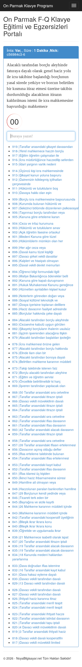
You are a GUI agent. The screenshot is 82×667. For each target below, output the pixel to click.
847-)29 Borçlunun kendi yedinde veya (39, 493)
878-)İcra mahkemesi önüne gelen (36, 344)
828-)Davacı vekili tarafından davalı (36, 590)
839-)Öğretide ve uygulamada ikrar (36, 530)
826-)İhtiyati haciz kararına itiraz (34, 598)
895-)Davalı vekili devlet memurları (36, 265)
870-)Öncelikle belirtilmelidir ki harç (36, 381)
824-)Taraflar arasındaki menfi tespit (37, 607)
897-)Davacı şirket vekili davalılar (35, 256)
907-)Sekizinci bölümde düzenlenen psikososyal (45, 208)
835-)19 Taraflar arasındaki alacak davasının (43, 550)
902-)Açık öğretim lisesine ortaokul (36, 232)
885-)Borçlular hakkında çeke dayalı (37, 313)
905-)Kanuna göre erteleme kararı (35, 217)
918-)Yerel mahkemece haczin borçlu (38, 151)
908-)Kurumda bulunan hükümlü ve (36, 203)
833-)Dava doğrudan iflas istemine (36, 565)
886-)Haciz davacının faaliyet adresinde (39, 309)
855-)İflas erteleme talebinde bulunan (38, 454)
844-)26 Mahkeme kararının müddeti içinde (42, 506)
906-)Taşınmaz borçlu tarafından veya (38, 212)
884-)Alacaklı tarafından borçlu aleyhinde (40, 320)
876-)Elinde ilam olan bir (29, 353)
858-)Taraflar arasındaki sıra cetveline (38, 440)
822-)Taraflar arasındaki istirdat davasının (41, 618)
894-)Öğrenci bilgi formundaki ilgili (35, 271)
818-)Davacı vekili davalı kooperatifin (37, 638)
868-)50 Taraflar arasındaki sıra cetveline (40, 392)
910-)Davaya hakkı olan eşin (32, 192)
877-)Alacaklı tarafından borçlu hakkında (40, 348)
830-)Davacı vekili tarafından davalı (36, 579)
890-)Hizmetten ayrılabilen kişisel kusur (39, 289)
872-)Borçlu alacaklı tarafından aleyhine (39, 372)
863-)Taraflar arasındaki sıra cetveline (38, 416)
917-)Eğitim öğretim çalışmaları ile (35, 155)
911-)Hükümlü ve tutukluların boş (35, 188)
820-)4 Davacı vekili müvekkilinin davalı (39, 627)
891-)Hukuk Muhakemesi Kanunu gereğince (42, 285)
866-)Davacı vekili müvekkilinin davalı (37, 401)
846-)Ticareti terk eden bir (30, 497)
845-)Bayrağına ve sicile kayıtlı (33, 502)
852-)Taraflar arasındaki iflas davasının (39, 469)
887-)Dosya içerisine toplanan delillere (38, 304)
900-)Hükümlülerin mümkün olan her (37, 241)
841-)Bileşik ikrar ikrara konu (32, 522)
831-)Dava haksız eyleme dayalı (34, 574)
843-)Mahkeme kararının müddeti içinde (39, 513)
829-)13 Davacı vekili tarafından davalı (38, 583)
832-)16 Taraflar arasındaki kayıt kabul (38, 570)
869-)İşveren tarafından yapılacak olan (38, 386)
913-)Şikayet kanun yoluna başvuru (36, 175)
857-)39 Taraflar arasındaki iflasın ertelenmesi (44, 445)
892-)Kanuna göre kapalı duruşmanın (38, 280)
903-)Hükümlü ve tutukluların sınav (36, 228)
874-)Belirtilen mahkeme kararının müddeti (41, 361)
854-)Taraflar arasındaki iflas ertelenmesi (40, 458)
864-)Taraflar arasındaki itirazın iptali (37, 410)
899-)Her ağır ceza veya (29, 247)
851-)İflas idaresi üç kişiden (31, 473)
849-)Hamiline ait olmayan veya (34, 482)
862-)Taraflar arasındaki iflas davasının (39, 421)
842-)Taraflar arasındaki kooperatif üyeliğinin (43, 517)
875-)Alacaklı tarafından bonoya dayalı (38, 357)
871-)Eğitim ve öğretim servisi (32, 377)
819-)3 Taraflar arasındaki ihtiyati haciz (39, 631)
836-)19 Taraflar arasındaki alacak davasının (43, 546)
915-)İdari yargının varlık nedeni (34, 164)
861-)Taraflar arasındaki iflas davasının (39, 425)
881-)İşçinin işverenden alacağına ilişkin (39, 333)
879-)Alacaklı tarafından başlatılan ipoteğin (41, 337)
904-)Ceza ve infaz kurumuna (32, 223)
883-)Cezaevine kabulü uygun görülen (38, 324)
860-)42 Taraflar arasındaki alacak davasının (43, 429)
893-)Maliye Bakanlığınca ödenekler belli (40, 276)
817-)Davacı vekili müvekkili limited (36, 642)
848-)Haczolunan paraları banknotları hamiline (44, 489)
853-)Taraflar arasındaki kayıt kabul (36, 465)
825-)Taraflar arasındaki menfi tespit (37, 603)
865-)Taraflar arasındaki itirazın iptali (37, 405)
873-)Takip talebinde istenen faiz (34, 368)
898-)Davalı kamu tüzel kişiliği (32, 252)
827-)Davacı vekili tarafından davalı (36, 594)
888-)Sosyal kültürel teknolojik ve (35, 300)
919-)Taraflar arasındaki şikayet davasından (42, 146)
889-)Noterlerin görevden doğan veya (38, 296)
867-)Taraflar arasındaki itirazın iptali (37, 396)
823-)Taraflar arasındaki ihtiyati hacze (38, 614)
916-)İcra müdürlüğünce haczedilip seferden (42, 160)
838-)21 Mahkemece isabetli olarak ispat (40, 537)
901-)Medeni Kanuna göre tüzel (34, 236)
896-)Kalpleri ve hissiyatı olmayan (35, 260)
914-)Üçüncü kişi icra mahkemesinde (37, 171)
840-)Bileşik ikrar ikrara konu (32, 526)
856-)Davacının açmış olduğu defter (36, 449)
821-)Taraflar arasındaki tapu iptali (36, 622)
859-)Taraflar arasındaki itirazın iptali (37, 434)
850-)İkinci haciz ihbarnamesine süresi (38, 478)
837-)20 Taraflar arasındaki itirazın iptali (39, 541)
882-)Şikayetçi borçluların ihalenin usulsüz (41, 328)
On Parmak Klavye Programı (28, 5)
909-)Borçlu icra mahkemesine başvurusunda (43, 199)
